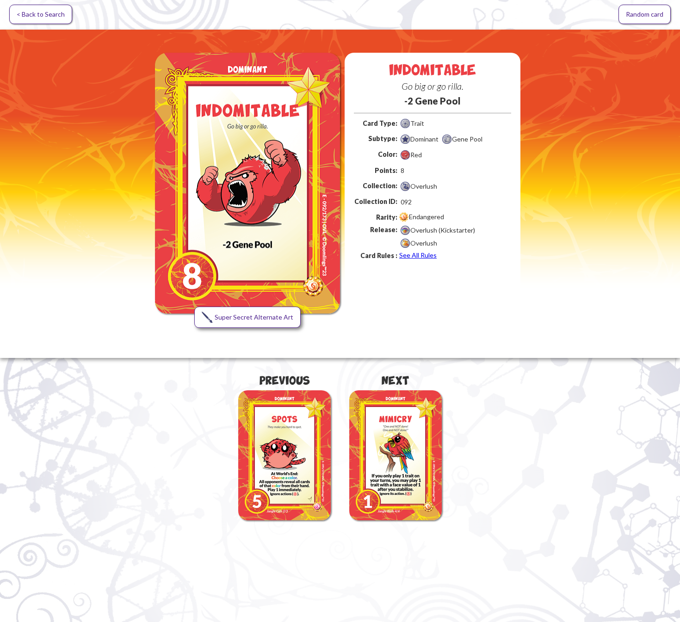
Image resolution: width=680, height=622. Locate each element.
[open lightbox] (247, 183)
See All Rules (418, 255)
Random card (644, 14)
